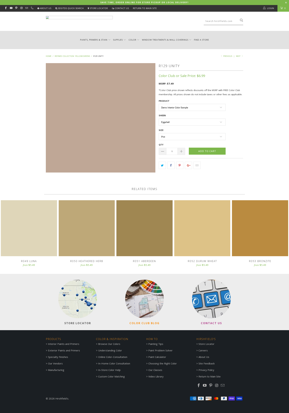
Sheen (162, 115)
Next (238, 56)
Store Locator (98, 8)
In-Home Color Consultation (114, 363)
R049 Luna (29, 228)
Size (161, 130)
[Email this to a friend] (197, 165)
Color (132, 39)
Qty (161, 144)
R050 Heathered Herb (87, 228)
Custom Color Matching (111, 376)
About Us (45, 8)
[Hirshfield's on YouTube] (10, 8)
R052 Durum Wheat (202, 228)
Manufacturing (56, 370)
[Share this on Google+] (188, 165)
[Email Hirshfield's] (26, 8)
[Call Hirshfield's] (31, 8)
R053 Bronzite (260, 228)
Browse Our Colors (109, 344)
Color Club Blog (144, 323)
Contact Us (121, 8)
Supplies (118, 39)
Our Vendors (55, 363)
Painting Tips (155, 344)
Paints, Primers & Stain (93, 39)
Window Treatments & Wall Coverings (165, 39)
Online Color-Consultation (112, 357)
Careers (203, 350)
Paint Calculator (157, 357)
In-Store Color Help (109, 370)
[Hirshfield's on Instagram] (21, 8)
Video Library (156, 376)
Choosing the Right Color (162, 363)
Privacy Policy (206, 370)
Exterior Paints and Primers (64, 350)
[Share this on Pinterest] (179, 165)
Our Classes (155, 370)
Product (164, 100)
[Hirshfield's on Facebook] (5, 8)
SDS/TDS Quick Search (70, 8)
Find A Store (201, 39)
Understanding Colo (109, 350)
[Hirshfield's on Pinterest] (16, 8)
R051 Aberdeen (144, 228)
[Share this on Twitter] (162, 165)
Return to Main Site (145, 8)
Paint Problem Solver (160, 350)
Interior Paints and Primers (63, 344)
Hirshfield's (61, 398)
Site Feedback (207, 363)
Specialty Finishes (58, 357)
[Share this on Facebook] (171, 165)
